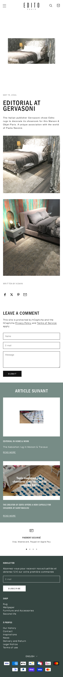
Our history (9, 627)
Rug (5, 603)
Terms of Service (47, 322)
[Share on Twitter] (11, 294)
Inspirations (10, 634)
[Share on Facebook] (5, 294)
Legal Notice (10, 644)
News (6, 637)
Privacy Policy (23, 322)
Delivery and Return (14, 640)
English (30, 656)
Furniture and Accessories (18, 610)
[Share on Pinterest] (18, 294)
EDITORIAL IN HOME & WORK (16, 441)
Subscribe (14, 588)
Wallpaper (9, 607)
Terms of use (10, 647)
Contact (8, 631)
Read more (9, 452)
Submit (12, 373)
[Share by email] (25, 294)
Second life (9, 613)
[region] (31, 537)
